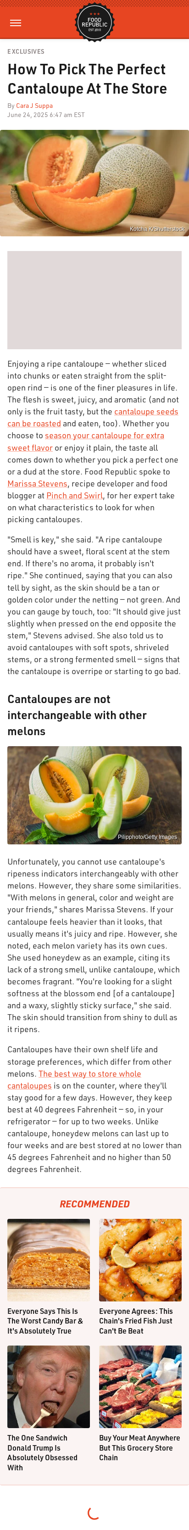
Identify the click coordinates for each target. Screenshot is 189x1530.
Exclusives (25, 52)
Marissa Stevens (37, 483)
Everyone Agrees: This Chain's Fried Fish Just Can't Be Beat (136, 1320)
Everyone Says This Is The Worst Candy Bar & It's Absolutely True (45, 1320)
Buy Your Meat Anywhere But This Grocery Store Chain (139, 1447)
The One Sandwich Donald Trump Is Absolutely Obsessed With (42, 1452)
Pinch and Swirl (74, 495)
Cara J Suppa (34, 105)
